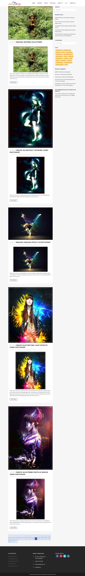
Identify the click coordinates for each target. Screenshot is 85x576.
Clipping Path (71, 56)
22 (39, 538)
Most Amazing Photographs (64, 71)
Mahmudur (26, 43)
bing (56, 79)
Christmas (65, 56)
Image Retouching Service (13, 561)
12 (49, 536)
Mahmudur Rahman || (47, 574)
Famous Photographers (68, 62)
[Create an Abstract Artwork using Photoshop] (30, 118)
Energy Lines (69, 60)
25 (49, 538)
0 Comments (34, 154)
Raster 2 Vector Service (13, 566)
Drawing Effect (63, 60)
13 (9, 538)
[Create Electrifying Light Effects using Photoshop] (30, 315)
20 (32, 538)
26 (9, 541)
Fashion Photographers (59, 64)
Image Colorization (12, 563)
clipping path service (59, 58)
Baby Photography (69, 52)
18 (26, 538)
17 (22, 538)
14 (13, 538)
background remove (59, 54)
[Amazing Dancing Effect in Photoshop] (30, 223)
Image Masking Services (13, 558)
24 (45, 538)
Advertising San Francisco (60, 83)
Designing (57, 60)
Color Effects (66, 58)
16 (19, 538)
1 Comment (34, 476)
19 (29, 538)
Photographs (20, 43)
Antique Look (58, 52)
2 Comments (32, 43)
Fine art (66, 64)
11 (45, 536)
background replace (59, 56)
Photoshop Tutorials (21, 154)
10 (42, 536)
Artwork (63, 52)
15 (16, 538)
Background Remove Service (68, 54)
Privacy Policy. (53, 574)
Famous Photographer (59, 62)
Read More (13, 82)
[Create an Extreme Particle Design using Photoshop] (30, 438)
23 (42, 538)
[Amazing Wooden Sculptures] (30, 23)
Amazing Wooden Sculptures (29, 42)
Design (71, 58)
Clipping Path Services (12, 556)
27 (13, 541)
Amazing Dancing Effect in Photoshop (33, 242)
